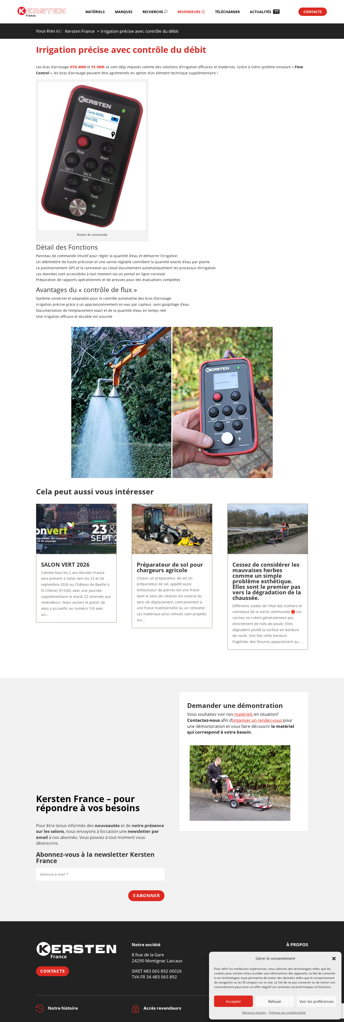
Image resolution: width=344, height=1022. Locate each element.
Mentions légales (254, 1012)
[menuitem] (95, 11)
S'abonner (146, 895)
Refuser (274, 1001)
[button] (333, 958)
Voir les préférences (316, 1001)
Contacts (52, 971)
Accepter (233, 1001)
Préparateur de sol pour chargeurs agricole (170, 567)
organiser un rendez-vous (257, 720)
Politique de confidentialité (287, 1012)
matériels (243, 714)
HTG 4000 (78, 66)
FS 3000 (97, 66)
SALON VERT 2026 (65, 564)
